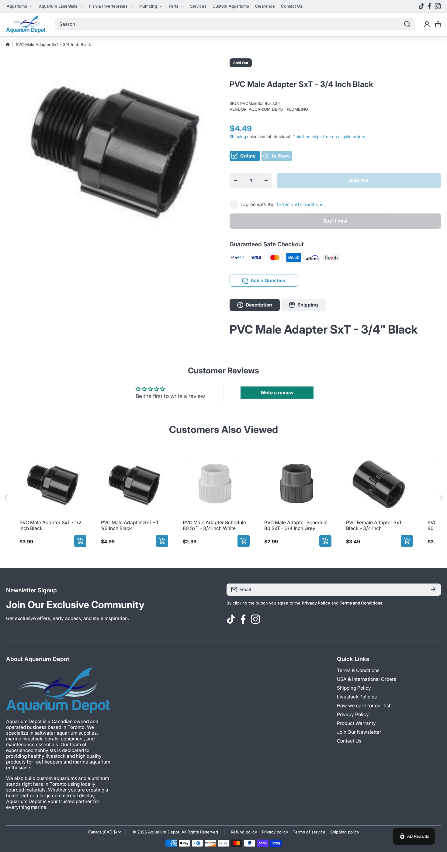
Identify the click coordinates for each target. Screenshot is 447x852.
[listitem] (51, 498)
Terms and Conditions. (300, 204)
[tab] (303, 305)
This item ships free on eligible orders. (329, 136)
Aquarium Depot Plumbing (278, 109)
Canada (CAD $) (102, 832)
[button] (438, 24)
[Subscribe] (433, 590)
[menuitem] (19, 6)
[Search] (407, 24)
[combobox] (235, 24)
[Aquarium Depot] (26, 24)
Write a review (277, 393)
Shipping (238, 136)
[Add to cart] (80, 541)
